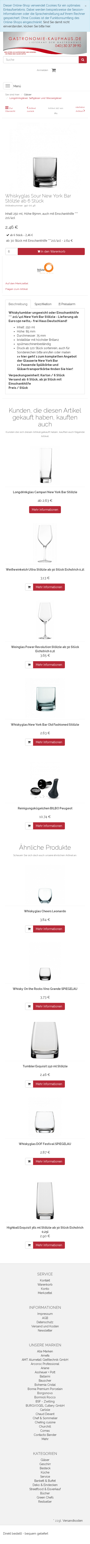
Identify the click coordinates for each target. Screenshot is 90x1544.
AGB (45, 1318)
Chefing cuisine (45, 1422)
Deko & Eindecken (45, 1485)
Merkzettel (45, 1293)
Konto (45, 1288)
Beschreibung (18, 304)
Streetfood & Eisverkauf (45, 1489)
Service (45, 1476)
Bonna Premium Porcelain (45, 1389)
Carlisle (45, 1409)
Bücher (45, 1493)
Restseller (45, 1501)
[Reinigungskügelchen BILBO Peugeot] (45, 781)
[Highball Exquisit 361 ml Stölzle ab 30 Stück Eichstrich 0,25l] (45, 1201)
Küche (45, 1472)
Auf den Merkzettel (16, 283)
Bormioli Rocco (45, 1397)
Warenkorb (45, 1284)
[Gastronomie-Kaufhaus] (45, 43)
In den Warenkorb (52, 251)
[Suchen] (83, 59)
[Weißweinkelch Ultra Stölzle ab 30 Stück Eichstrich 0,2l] (45, 543)
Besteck (45, 1468)
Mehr (45, 1439)
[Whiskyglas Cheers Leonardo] (45, 884)
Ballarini (45, 1376)
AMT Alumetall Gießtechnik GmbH (45, 1359)
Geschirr (45, 1464)
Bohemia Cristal (45, 1384)
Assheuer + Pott (45, 1372)
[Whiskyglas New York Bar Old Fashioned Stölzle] (45, 698)
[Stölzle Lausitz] (45, 268)
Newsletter (45, 1330)
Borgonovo (45, 1393)
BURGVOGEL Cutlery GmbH (45, 1405)
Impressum (45, 1313)
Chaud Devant (45, 1414)
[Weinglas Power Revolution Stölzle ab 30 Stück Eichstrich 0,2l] (45, 620)
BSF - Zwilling (45, 1401)
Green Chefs (45, 1497)
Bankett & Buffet (45, 1480)
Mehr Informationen (45, 509)
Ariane (45, 1368)
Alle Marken (45, 1351)
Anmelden (42, 70)
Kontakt (45, 1280)
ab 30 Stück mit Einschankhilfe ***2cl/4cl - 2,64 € (39, 240)
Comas (45, 1430)
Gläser (45, 1460)
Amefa (45, 1355)
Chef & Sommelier (45, 1418)
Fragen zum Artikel (16, 289)
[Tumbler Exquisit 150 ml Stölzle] (45, 1039)
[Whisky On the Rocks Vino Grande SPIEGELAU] (45, 962)
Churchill (45, 1426)
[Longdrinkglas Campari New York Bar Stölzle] (45, 465)
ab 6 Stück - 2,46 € (21, 235)
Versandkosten (73, 1520)
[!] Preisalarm (67, 304)
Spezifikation (43, 304)
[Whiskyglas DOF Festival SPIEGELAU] (45, 1117)
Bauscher (45, 1380)
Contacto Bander (45, 1435)
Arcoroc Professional (45, 1364)
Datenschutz (45, 1322)
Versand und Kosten (45, 1326)
